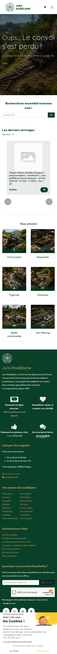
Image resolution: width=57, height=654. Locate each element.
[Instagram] (14, 611)
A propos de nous (10, 552)
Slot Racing (43, 332)
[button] (44, 189)
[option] (28, 167)
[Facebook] (6, 611)
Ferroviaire (14, 257)
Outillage (6, 515)
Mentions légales (10, 534)
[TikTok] (31, 611)
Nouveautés (25, 493)
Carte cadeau (26, 508)
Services (24, 504)
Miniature (6, 508)
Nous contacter (9, 556)
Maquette (43, 257)
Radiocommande (10, 518)
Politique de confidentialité (14, 538)
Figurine (14, 295)
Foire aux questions (11, 549)
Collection (25, 515)
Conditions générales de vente (16, 542)
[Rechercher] (51, 115)
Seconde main (26, 511)
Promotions (25, 497)
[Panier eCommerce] (45, 7)
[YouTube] (22, 611)
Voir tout (6, 134)
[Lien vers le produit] (14, 241)
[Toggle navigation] (52, 7)
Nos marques (26, 518)
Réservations (26, 500)
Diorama (42, 295)
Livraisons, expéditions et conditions (19, 545)
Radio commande (14, 334)
